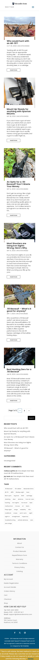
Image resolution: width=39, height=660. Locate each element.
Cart (5, 595)
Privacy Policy (19, 567)
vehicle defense (23, 520)
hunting (7, 503)
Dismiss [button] (30, 659)
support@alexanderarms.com (20, 614)
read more (13, 70)
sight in (7, 516)
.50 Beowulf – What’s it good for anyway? (19, 309)
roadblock (8, 513)
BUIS (22, 496)
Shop (6, 603)
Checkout (7, 599)
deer (14, 499)
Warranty (19, 559)
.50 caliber (18, 489)
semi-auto (23, 513)
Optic (27, 506)
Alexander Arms (28, 489)
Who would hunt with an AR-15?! (18, 42)
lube (31, 503)
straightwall (16, 516)
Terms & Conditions (19, 563)
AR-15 (6, 492)
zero (31, 520)
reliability (23, 509)
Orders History (9, 591)
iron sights (15, 503)
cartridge (29, 496)
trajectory (25, 516)
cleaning (7, 499)
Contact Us (19, 547)
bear (27, 492)
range (16, 509)
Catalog (19, 571)
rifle (29, 509)
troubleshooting (10, 520)
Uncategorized (23, 46)
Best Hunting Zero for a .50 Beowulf (19, 370)
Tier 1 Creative (24, 646)
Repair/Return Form (19, 555)
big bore (16, 496)
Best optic (8, 496)
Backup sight (20, 492)
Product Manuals (19, 551)
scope (15, 513)
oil (23, 506)
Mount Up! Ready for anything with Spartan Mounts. (19, 111)
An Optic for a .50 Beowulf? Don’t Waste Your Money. (18, 184)
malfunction (9, 506)
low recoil (24, 503)
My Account (8, 579)
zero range (8, 523)
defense (20, 499)
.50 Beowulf (8, 489)
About (19, 543)
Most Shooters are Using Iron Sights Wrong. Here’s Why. (17, 245)
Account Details (10, 587)
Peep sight (8, 509)
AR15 (12, 492)
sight (30, 513)
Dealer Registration (11, 583)
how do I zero (30, 499)
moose (17, 506)
